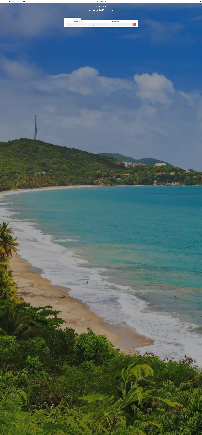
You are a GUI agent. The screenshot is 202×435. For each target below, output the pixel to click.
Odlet (112, 23)
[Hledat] (4, 1)
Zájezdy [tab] (77, 18)
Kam (90, 23)
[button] (69, 21)
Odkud (68, 23)
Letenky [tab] (68, 18)
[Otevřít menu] (2, 1)
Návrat (123, 23)
